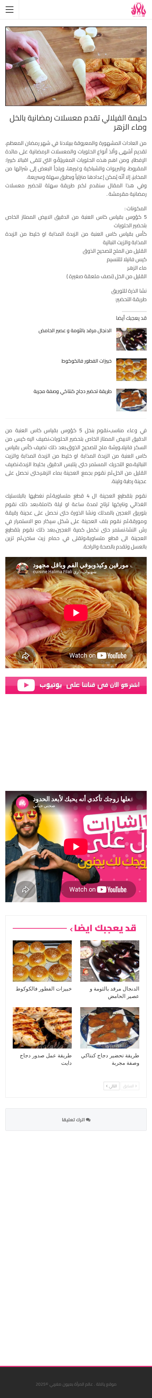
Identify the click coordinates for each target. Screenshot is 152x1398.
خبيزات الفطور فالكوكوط (87, 360)
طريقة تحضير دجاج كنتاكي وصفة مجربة (73, 391)
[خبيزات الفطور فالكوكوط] (131, 369)
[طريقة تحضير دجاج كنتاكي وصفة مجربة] (131, 400)
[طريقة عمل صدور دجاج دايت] (42, 1027)
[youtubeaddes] (76, 685)
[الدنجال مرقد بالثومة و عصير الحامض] (131, 339)
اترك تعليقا (74, 1119)
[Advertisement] (94, 1244)
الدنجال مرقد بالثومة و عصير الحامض (75, 330)
